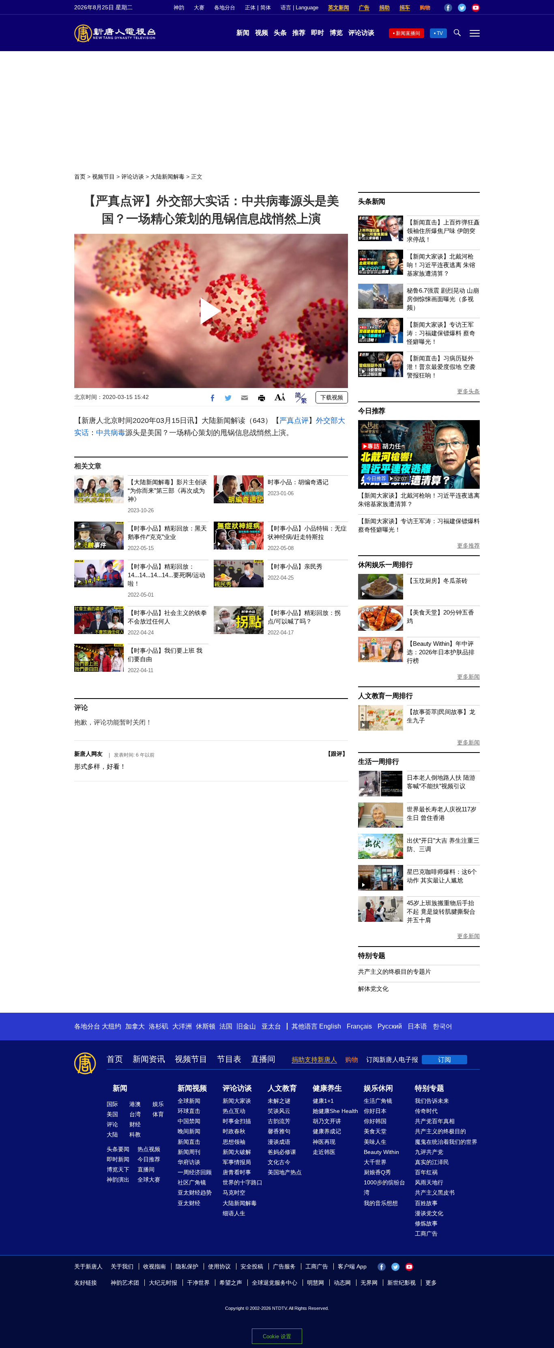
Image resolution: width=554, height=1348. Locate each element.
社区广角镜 (192, 1182)
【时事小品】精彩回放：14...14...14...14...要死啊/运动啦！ (166, 575)
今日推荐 (371, 411)
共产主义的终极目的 (440, 1131)
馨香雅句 (279, 1131)
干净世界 (198, 1282)
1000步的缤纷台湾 (384, 1187)
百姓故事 (426, 1203)
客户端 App (352, 1266)
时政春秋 (234, 1131)
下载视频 (331, 397)
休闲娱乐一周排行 (385, 565)
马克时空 (234, 1192)
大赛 (199, 7)
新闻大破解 (237, 1152)
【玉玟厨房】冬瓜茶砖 (437, 580)
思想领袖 (234, 1142)
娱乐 (158, 1104)
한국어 (442, 1026)
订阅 (444, 1059)
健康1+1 (323, 1101)
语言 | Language (299, 7)
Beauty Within (381, 1152)
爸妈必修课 (282, 1152)
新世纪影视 (401, 1282)
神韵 (179, 7)
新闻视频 (192, 1088)
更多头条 (468, 391)
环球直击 (189, 1111)
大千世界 (375, 1162)
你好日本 (375, 1111)
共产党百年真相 (435, 1121)
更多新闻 (468, 676)
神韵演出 (118, 1179)
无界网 (369, 1282)
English (330, 1026)
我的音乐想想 (381, 1203)
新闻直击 (189, 1142)
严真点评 (294, 420)
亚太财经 (189, 1203)
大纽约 (111, 1026)
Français (359, 1026)
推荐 (298, 32)
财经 (135, 1124)
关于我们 (122, 1266)
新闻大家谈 (237, 1101)
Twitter (462, 8)
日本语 (417, 1026)
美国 (112, 1114)
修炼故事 (426, 1223)
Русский (390, 1026)
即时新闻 (118, 1159)
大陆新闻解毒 (167, 176)
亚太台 (271, 1026)
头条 (280, 32)
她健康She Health (335, 1111)
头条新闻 (371, 201)
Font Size (280, 396)
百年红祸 (426, 1172)
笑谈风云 (279, 1111)
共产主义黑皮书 (435, 1192)
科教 (135, 1134)
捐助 (384, 7)
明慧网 (315, 1282)
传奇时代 (426, 1111)
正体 (250, 7)
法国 (225, 1026)
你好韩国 (375, 1121)
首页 (80, 176)
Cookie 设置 (277, 1336)
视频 (261, 32)
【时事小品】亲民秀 (295, 566)
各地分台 (224, 7)
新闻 (242, 32)
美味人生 (375, 1142)
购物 (425, 7)
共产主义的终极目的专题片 (394, 971)
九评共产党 (429, 1152)
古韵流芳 (279, 1121)
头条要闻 (118, 1149)
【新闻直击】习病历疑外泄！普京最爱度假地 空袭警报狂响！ (441, 367)
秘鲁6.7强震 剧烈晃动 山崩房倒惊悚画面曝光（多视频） (443, 299)
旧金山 (246, 1026)
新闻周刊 (189, 1152)
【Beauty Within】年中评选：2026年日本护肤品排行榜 (441, 652)
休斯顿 (205, 1026)
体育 (158, 1114)
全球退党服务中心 (274, 1282)
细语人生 (234, 1213)
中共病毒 (110, 433)
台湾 (135, 1114)
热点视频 (148, 1149)
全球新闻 (189, 1101)
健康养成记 (327, 1131)
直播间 (263, 1059)
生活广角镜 (378, 1101)
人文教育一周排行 (385, 696)
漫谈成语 (279, 1142)
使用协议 (219, 1266)
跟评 (336, 754)
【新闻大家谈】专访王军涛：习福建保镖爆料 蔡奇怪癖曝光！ (441, 333)
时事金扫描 (237, 1121)
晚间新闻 (189, 1131)
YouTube (476, 8)
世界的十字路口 (242, 1182)
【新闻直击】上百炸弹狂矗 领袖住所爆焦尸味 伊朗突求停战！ (443, 231)
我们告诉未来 (432, 1101)
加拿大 (135, 1026)
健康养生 (327, 1088)
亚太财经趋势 (195, 1192)
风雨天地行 (429, 1182)
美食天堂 (375, 1131)
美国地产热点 (285, 1172)
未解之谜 (279, 1101)
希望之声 (230, 1282)
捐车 (404, 7)
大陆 (112, 1134)
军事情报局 (237, 1162)
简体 (265, 7)
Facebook (448, 8)
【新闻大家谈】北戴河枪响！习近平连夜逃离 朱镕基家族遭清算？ (441, 265)
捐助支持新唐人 (314, 1059)
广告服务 (284, 1266)
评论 (112, 1124)
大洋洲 (182, 1026)
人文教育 (282, 1088)
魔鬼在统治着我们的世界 (446, 1142)
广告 (364, 7)
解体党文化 (373, 988)
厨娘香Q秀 (377, 1172)
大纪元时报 (163, 1282)
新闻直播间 (408, 33)
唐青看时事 (237, 1172)
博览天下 (118, 1169)
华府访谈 (189, 1162)
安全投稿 (251, 1266)
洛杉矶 (158, 1026)
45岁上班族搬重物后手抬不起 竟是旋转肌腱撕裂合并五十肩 (441, 911)
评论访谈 (361, 32)
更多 (431, 1282)
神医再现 (324, 1142)
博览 (336, 32)
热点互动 (234, 1111)
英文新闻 (338, 7)
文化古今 (279, 1162)
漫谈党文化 (429, 1213)
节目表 (229, 1059)
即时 (317, 32)
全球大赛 (148, 1179)
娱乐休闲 (378, 1088)
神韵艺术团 (125, 1282)
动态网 (342, 1282)
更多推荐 (468, 545)
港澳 (135, 1104)
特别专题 (371, 956)
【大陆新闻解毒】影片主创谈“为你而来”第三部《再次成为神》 (167, 491)
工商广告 (426, 1233)
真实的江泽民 (432, 1162)
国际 (112, 1104)
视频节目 (103, 176)
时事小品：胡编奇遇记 (298, 482)
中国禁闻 (189, 1121)
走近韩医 (324, 1152)
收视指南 (154, 1266)
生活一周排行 (378, 762)
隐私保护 (187, 1266)
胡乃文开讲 (327, 1121)
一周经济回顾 (195, 1172)
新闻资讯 (149, 1059)
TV (440, 33)
